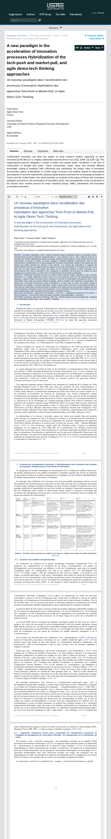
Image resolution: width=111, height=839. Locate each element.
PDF (78, 48)
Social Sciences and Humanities (35, 38)
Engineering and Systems (17, 35)
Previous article (95, 35)
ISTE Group (45, 14)
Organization (15, 14)
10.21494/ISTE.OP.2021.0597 (51, 143)
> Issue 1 (56, 35)
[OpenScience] (55, 6)
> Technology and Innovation (39, 35)
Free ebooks (76, 14)
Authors (31, 14)
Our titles (60, 14)
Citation (88, 48)
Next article (96, 38)
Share (98, 48)
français (101, 13)
